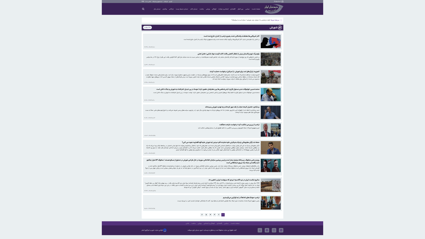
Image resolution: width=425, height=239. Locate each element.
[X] (260, 230)
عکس (188, 223)
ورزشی (208, 9)
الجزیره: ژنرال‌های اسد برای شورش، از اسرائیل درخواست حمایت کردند (234, 71)
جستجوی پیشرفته (157, 2)
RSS (143, 2)
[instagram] (274, 230)
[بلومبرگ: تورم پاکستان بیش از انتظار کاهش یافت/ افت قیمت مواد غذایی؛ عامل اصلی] (271, 59)
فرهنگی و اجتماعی (209, 223)
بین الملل (241, 9)
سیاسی (247, 9)
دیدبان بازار (157, 9)
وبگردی (165, 9)
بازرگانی (171, 9)
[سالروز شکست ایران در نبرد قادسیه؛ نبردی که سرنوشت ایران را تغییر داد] (271, 185)
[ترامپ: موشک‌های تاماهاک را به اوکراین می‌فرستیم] (271, 203)
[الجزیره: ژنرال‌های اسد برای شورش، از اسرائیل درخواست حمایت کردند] (271, 77)
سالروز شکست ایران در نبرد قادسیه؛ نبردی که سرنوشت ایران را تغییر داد (234, 180)
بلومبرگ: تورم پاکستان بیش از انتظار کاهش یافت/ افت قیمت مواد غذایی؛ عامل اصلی (228, 54)
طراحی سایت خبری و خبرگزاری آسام (152, 230)
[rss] (281, 230)
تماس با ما (148, 2)
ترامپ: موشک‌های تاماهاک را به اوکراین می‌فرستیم (241, 197)
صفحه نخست (256, 9)
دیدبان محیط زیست (182, 9)
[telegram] (267, 230)
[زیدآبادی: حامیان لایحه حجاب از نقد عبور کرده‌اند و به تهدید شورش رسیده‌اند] (271, 112)
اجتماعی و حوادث (223, 9)
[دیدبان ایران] (273, 9)
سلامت (202, 9)
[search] (143, 9)
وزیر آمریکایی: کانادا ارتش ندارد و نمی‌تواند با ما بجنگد (254, 20)
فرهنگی (214, 9)
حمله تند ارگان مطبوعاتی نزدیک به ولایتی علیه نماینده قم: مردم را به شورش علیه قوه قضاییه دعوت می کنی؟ (220, 142)
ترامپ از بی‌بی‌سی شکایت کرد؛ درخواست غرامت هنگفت (239, 124)
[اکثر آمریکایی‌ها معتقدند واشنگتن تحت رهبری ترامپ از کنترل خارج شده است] (271, 41)
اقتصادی (233, 9)
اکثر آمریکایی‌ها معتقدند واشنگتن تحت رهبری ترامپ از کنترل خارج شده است (231, 36)
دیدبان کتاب (194, 9)
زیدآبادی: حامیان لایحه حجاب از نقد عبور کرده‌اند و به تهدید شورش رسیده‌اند (232, 107)
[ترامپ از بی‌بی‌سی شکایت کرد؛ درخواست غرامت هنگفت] (271, 130)
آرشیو (170, 2)
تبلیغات (166, 2)
